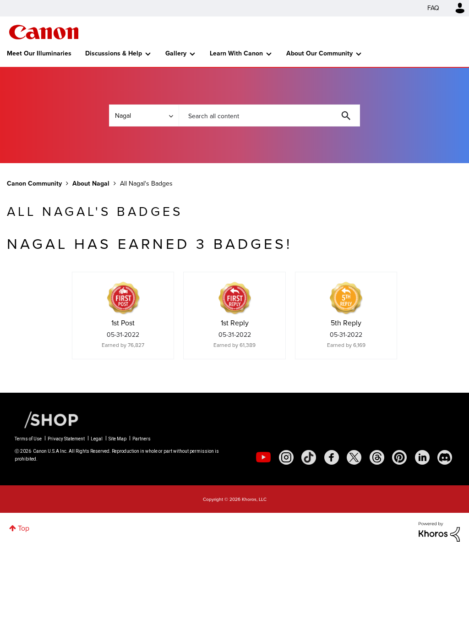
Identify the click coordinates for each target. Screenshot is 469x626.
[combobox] (269, 115)
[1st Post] (123, 297)
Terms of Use (28, 438)
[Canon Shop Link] (47, 419)
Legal (97, 438)
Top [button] (23, 528)
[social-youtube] (263, 457)
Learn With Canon (236, 53)
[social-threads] (377, 457)
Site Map (117, 438)
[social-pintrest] (399, 457)
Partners (141, 438)
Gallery (175, 53)
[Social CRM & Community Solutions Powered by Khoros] (439, 531)
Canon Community (43, 32)
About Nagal (90, 183)
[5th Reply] (346, 297)
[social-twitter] (354, 457)
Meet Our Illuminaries (39, 53)
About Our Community (319, 53)
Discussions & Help (113, 53)
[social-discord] (444, 457)
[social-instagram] (286, 457)
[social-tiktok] (308, 457)
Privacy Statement (66, 438)
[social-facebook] (331, 457)
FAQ (433, 8)
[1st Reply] (234, 297)
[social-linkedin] (422, 457)
